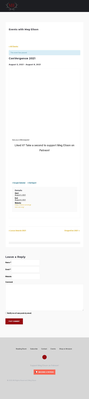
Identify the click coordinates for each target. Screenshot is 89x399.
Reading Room (21, 349)
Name (8, 262)
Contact (44, 349)
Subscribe (34, 349)
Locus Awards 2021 (17, 231)
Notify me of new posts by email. (19, 313)
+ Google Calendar (19, 183)
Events (53, 349)
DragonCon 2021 (72, 231)
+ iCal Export (31, 183)
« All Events (13, 47)
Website (8, 276)
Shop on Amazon (65, 349)
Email (8, 269)
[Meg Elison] (11, 6)
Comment (9, 282)
